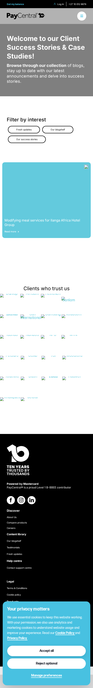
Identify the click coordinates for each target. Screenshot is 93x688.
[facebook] (11, 500)
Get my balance (15, 4)
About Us (11, 517)
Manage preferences (46, 675)
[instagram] (21, 500)
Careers (11, 528)
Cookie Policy (65, 633)
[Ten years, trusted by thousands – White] (18, 445)
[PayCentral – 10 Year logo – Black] (26, 14)
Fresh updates (14, 554)
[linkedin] (32, 500)
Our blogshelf (14, 541)
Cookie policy (14, 594)
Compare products (17, 522)
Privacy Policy (17, 638)
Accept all (47, 651)
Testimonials (13, 547)
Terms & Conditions (17, 588)
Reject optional (46, 663)
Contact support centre (19, 567)
